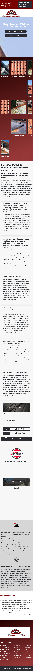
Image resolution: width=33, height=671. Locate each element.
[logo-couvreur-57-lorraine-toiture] (13, 13)
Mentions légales (26, 668)
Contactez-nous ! (16, 35)
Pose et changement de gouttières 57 (17, 655)
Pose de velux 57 (6, 659)
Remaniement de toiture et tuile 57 (28, 647)
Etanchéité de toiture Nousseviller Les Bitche (15, 608)
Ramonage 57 (5, 649)
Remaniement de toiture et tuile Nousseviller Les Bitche (15, 600)
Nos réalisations (16, 31)
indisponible (9, 4)
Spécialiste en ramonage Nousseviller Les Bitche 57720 (18, 614)
